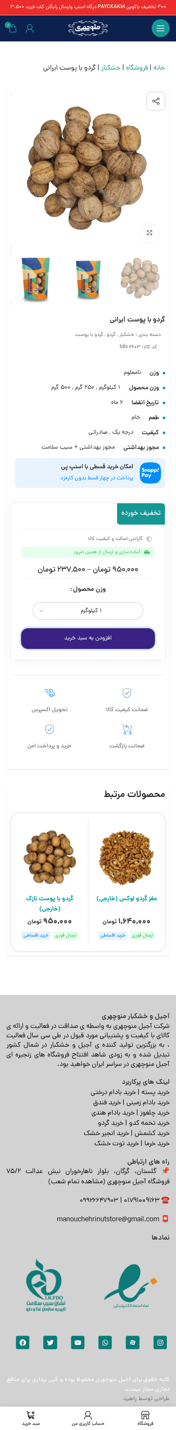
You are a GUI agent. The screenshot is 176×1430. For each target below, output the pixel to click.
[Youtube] (77, 1342)
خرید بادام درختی (113, 1093)
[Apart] (132, 1342)
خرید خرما (157, 1144)
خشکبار (110, 68)
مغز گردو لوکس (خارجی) (127, 899)
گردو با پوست (89, 335)
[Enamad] (131, 1286)
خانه (159, 68)
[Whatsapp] (105, 1342)
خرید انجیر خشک (106, 1134)
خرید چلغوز (155, 1113)
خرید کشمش (152, 1134)
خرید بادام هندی (113, 1113)
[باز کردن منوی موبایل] (160, 28)
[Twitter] (50, 1342)
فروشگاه (137, 68)
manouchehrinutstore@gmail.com (108, 1220)
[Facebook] (22, 1342)
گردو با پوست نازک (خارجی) (49, 904)
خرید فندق (107, 1103)
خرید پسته (155, 1093)
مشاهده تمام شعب (77, 1182)
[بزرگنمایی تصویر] (149, 233)
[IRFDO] (45, 1286)
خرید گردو (110, 1123)
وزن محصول (89, 590)
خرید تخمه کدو (149, 1123)
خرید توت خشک (116, 1144)
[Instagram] (160, 1342)
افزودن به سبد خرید (88, 638)
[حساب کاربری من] (29, 28)
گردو (111, 335)
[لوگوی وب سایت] (88, 28)
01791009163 (141, 1201)
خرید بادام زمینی (148, 1103)
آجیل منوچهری (113, 1379)
